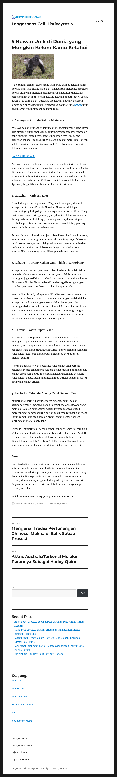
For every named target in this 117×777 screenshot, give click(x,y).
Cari (14, 587)
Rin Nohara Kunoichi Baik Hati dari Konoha (39, 653)
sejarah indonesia (21, 759)
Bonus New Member (23, 704)
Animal (40, 503)
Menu (99, 20)
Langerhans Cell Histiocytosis (42, 23)
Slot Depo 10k (19, 696)
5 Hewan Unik (53, 503)
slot (14, 712)
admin (19, 503)
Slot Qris (16, 680)
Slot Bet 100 (18, 688)
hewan (78, 104)
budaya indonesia (22, 745)
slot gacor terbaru (22, 720)
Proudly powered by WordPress (55, 768)
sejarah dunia (19, 752)
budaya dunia (19, 738)
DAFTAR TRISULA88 (23, 156)
